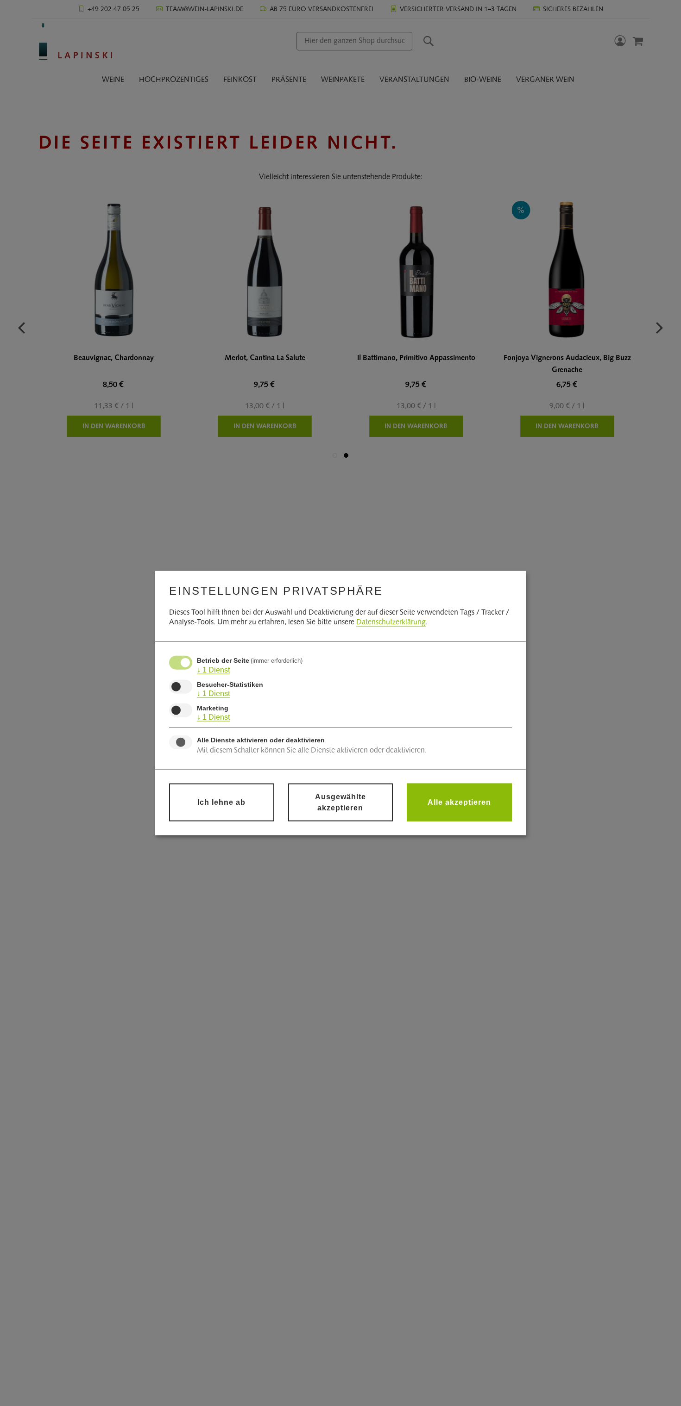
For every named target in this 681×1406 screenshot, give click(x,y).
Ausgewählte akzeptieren (340, 801)
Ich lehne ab (221, 802)
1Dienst (213, 670)
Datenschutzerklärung (391, 622)
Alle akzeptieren (459, 802)
